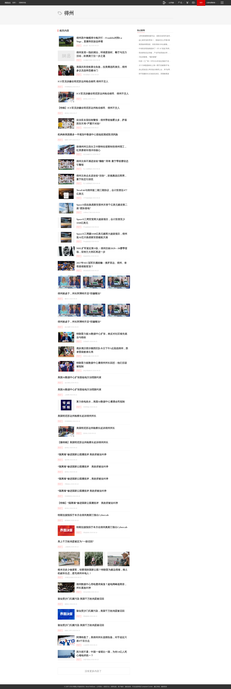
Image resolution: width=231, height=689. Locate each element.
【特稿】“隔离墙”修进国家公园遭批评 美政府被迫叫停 (88, 503)
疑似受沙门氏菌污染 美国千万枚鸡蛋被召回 (81, 598)
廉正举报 (157, 686)
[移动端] (164, 2)
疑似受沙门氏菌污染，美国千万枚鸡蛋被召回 (100, 611)
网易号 (79, 45)
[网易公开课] (172, 2)
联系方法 (106, 686)
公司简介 (99, 686)
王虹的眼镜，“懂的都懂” (148, 57)
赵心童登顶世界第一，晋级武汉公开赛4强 (154, 40)
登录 (201, 2)
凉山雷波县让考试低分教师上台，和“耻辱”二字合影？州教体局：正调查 (156, 69)
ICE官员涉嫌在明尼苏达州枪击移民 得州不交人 (83, 81)
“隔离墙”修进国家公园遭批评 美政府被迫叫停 (82, 454)
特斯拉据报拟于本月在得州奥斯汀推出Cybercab (83, 515)
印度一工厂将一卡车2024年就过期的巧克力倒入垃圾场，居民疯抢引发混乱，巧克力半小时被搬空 (156, 61)
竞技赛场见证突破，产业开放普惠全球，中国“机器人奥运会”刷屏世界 (156, 53)
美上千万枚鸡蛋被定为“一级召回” (76, 541)
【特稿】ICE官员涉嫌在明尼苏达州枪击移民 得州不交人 (89, 107)
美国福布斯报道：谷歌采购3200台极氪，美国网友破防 (156, 44)
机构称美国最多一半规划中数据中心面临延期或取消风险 (88, 134)
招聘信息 (114, 686)
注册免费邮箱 (210, 2)
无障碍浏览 (22, 2)
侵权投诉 (164, 686)
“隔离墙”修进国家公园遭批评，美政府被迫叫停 (83, 478)
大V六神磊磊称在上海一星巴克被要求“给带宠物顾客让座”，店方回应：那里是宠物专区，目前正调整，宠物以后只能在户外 (156, 65)
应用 (14, 2)
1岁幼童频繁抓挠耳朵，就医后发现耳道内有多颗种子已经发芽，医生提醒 (156, 36)
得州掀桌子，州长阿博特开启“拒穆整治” (79, 293)
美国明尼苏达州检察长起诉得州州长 (77, 416)
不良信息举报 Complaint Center (142, 686)
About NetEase (90, 686)
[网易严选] (180, 2)
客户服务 (121, 686)
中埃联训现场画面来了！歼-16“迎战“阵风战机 (156, 48)
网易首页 (8, 2)
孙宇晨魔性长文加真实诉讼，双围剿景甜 (154, 74)
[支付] (188, 2)
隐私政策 (128, 686)
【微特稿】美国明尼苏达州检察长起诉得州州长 (83, 442)
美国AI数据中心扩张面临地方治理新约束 (79, 377)
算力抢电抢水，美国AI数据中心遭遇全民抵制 (100, 401)
